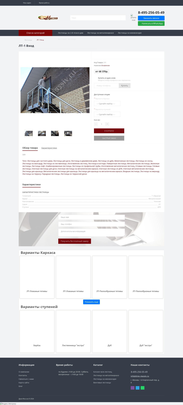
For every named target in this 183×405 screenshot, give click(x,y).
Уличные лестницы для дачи (44, 169)
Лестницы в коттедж (97, 163)
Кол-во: (97, 120)
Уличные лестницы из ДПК (110, 169)
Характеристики (49, 148)
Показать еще (91, 302)
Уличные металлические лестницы (138, 169)
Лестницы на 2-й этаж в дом (70, 33)
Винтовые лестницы (67, 39)
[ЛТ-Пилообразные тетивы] (109, 273)
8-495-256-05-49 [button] (139, 371)
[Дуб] (109, 327)
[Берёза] (36, 327)
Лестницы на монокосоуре (130, 33)
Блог (21, 386)
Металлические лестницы (138, 163)
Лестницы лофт (38, 166)
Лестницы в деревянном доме (84, 161)
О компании (24, 372)
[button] (26, 3)
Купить (124, 85)
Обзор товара (30, 147)
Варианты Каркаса (101, 98)
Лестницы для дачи (61, 161)
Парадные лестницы (51, 174)
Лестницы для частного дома (39, 161)
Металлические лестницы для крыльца (60, 171)
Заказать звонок (151, 18)
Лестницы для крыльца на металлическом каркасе (100, 171)
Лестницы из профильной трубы (86, 166)
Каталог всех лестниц (102, 372)
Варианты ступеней (102, 109)
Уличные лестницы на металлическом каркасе (78, 169)
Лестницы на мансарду (32, 163)
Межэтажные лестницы (124, 161)
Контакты (23, 375)
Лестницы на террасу (31, 174)
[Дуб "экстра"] (145, 327)
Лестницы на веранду (149, 171)
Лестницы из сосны (144, 161)
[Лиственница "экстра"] (73, 327)
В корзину (107, 131)
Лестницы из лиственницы (55, 163)
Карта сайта (24, 382)
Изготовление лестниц (77, 163)
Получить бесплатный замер (75, 241)
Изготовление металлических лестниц (118, 166)
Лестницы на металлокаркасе (100, 33)
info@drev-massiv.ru (140, 376)
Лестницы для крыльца (32, 171)
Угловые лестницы (143, 166)
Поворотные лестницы (116, 163)
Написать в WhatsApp (152, 23)
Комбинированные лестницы (58, 166)
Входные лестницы (131, 171)
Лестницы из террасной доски (74, 174)
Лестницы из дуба (106, 161)
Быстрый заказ (107, 138)
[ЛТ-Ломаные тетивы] (36, 273)
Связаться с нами (26, 379)
